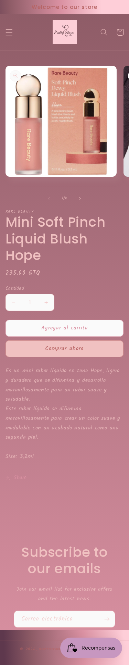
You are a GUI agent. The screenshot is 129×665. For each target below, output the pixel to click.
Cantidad (15, 288)
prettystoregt (52, 649)
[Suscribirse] (107, 619)
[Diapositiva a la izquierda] (48, 198)
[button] (9, 32)
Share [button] (20, 478)
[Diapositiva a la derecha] (80, 198)
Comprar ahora (64, 348)
